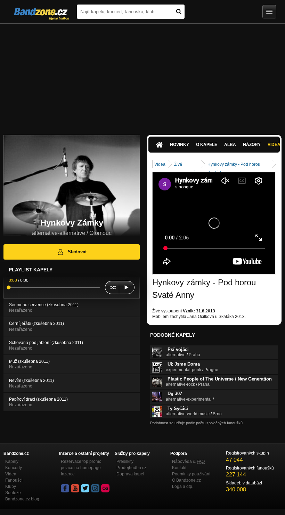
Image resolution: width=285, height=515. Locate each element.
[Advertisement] (142, 75)
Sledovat (77, 251)
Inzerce (68, 474)
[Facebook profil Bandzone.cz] (65, 488)
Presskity (124, 461)
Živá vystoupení (184, 165)
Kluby (10, 486)
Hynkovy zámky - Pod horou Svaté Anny (233, 165)
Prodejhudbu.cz (131, 467)
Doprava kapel (130, 474)
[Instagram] (95, 488)
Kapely (11, 461)
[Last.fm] (105, 488)
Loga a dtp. (182, 486)
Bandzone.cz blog (22, 499)
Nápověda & (188, 461)
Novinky (179, 144)
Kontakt (179, 467)
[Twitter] (85, 488)
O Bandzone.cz (186, 480)
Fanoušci (14, 480)
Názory (252, 144)
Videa (159, 164)
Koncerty (13, 467)
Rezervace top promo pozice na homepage (81, 464)
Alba (230, 144)
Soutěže (13, 492)
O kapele (206, 144)
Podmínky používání (191, 474)
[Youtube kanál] (75, 488)
